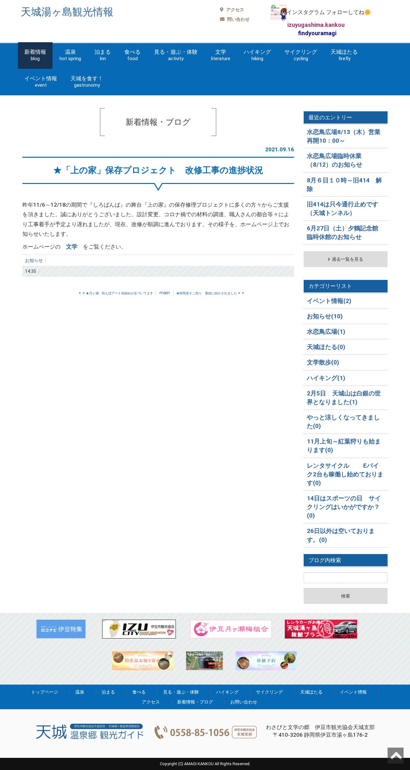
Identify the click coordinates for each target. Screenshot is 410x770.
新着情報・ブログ (195, 701)
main (165, 292)
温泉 (70, 55)
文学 (220, 55)
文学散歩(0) (323, 362)
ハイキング (257, 55)
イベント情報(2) (329, 301)
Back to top (396, 756)
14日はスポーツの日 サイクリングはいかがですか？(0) (344, 507)
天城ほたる (344, 55)
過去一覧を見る (347, 259)
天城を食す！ (86, 81)
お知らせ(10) (325, 316)
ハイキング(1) (326, 378)
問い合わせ (238, 19)
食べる (132, 55)
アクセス (234, 9)
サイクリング (300, 55)
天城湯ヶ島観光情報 (67, 12)
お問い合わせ (243, 701)
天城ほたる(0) (326, 347)
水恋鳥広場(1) (326, 331)
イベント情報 (40, 81)
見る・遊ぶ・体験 (176, 55)
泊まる (102, 55)
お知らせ (34, 260)
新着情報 (35, 55)
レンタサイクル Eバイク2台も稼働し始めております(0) (345, 474)
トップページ (44, 692)
